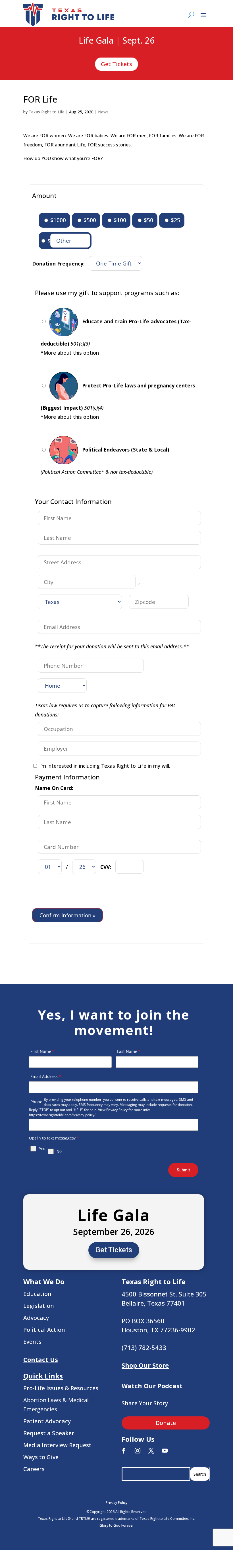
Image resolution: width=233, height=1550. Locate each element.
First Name (42, 1051)
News (103, 112)
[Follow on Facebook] (124, 1450)
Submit (183, 1170)
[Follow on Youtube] (164, 1450)
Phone (36, 1101)
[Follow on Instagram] (137, 1450)
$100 (119, 220)
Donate (166, 1423)
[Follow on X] (151, 1450)
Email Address (45, 1076)
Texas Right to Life (47, 112)
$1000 (57, 220)
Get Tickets (116, 64)
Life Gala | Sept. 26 (117, 40)
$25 (174, 220)
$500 (89, 220)
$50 (147, 220)
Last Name (129, 1051)
